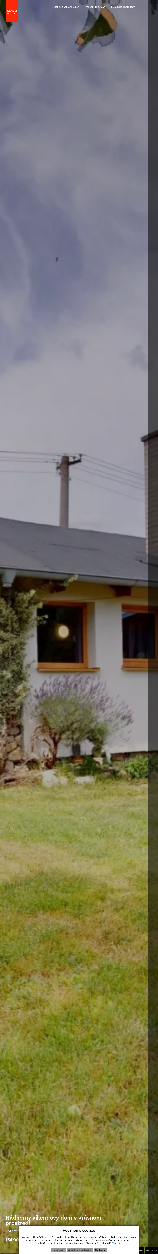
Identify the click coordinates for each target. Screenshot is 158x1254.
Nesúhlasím (58, 1250)
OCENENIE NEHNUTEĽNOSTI (66, 7)
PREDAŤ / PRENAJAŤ (95, 7)
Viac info (116, 1243)
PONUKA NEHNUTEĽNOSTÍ (123, 7)
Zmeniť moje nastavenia (79, 1250)
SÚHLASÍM (100, 1250)
